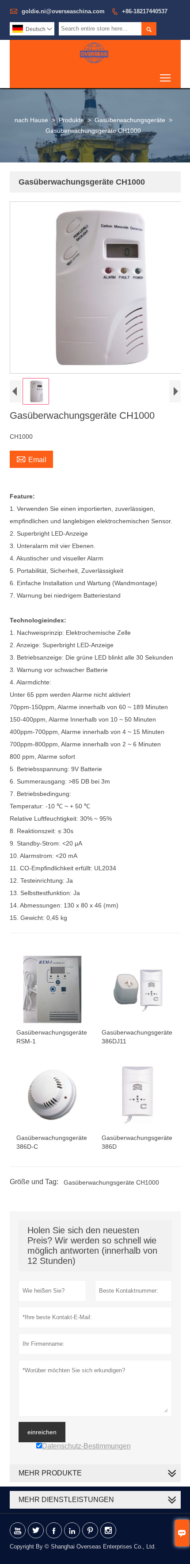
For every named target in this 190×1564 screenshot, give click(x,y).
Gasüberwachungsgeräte (130, 120)
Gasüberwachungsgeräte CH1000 (111, 1182)
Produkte (71, 120)
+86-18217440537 (144, 11)
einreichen (42, 1432)
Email (31, 458)
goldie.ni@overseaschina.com (63, 11)
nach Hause (31, 120)
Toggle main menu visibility (165, 77)
